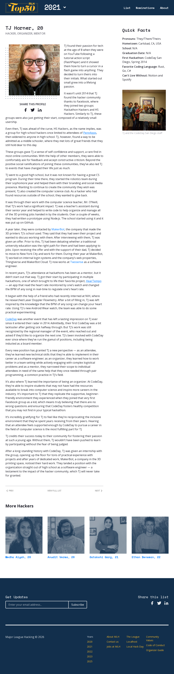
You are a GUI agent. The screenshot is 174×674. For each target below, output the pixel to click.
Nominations (145, 8)
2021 (52, 7)
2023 (89, 656)
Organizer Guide (155, 650)
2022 (89, 651)
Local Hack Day (135, 646)
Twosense (76, 262)
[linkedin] (40, 110)
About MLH (113, 636)
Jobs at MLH (113, 646)
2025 (89, 661)
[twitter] (32, 110)
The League (133, 636)
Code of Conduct (155, 645)
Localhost (131, 641)
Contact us (113, 641)
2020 (89, 641)
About (164, 8)
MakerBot (57, 229)
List (127, 8)
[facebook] (25, 110)
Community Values (152, 638)
